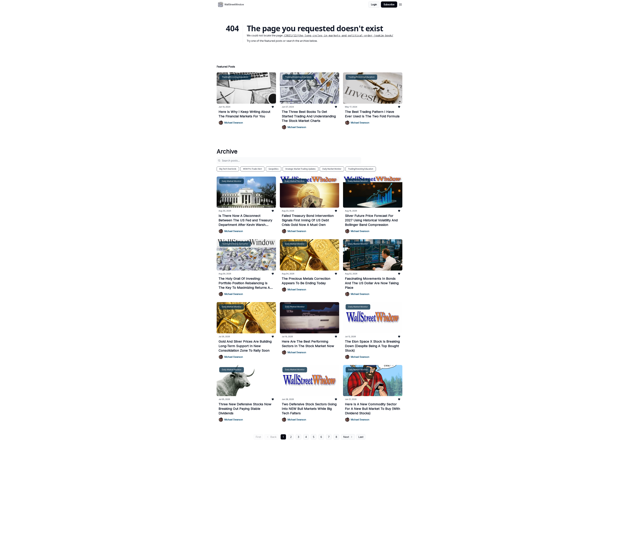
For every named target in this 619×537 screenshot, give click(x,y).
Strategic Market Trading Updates (300, 169)
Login (374, 4)
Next (346, 436)
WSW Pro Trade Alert (252, 169)
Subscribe (389, 4)
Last (360, 436)
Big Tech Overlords (227, 169)
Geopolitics (274, 169)
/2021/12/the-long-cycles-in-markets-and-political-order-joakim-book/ (338, 35)
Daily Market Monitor (331, 169)
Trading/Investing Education (360, 169)
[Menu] (400, 4)
